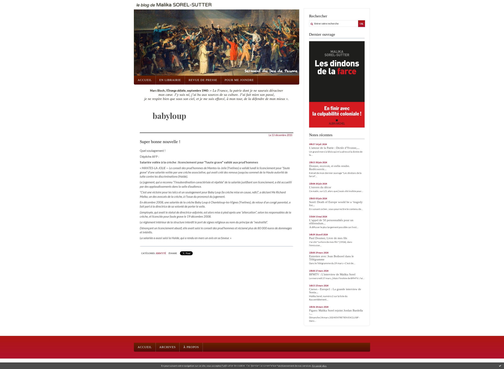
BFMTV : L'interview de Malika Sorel (332, 274)
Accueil (145, 80)
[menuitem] (145, 80)
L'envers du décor (320, 187)
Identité (161, 253)
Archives (167, 347)
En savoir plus (319, 365)
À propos (191, 347)
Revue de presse (203, 80)
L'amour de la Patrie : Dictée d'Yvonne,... (334, 147)
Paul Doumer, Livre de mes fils (328, 238)
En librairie (170, 80)
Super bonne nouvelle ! (160, 141)
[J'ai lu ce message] (500, 365)
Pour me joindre (239, 80)
